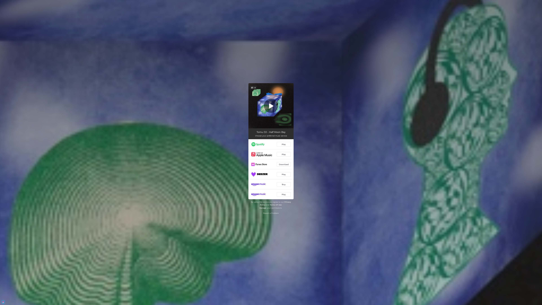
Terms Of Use (276, 205)
